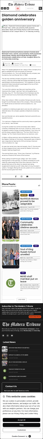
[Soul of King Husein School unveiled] (10, 256)
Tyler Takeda (24, 230)
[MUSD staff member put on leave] (10, 283)
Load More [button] (21, 299)
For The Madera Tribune (26, 284)
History (23, 195)
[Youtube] (8, 8)
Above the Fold (26, 191)
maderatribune (24, 207)
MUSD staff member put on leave (29, 279)
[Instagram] (5, 8)
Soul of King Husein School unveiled (28, 252)
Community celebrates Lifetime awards (29, 225)
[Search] (40, 8)
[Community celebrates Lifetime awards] (10, 229)
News (31, 195)
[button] (18, 8)
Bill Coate (23, 257)
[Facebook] (2, 8)
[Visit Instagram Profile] (21, 176)
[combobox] (32, 8)
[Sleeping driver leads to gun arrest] (5, 378)
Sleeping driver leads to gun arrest (17, 376)
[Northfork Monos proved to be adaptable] (10, 201)
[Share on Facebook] (16, 176)
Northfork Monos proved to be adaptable (29, 201)
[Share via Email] (27, 176)
